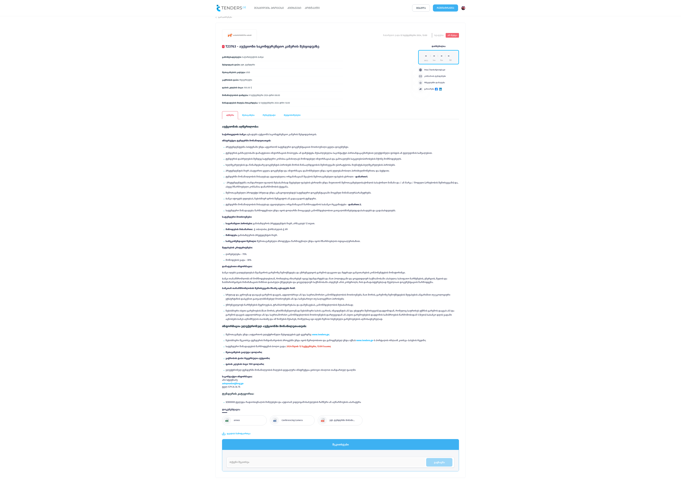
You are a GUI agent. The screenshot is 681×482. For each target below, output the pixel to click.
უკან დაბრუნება (225, 17)
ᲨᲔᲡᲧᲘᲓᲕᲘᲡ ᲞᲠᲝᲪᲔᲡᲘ (269, 7)
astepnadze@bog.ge (232, 383)
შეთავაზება (248, 115)
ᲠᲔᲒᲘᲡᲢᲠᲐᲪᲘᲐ (445, 8)
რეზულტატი (269, 115)
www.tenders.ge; (321, 334)
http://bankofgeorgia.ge (434, 70)
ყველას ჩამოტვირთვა (238, 433)
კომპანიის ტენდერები (435, 76)
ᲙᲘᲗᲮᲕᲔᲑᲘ (294, 7)
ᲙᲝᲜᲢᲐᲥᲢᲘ (312, 7)
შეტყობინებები (292, 115)
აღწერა (230, 115)
